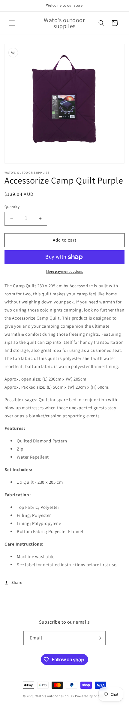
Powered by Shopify (90, 696)
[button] (12, 23)
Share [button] (16, 582)
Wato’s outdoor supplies (54, 696)
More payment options (64, 271)
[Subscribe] (98, 638)
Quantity (12, 206)
